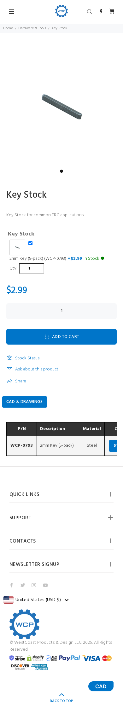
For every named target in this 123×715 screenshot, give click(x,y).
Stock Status (27, 358)
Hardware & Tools (32, 28)
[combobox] (36, 600)
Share (20, 381)
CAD (101, 686)
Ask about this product (36, 369)
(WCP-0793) (54, 259)
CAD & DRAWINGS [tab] (24, 401)
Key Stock (21, 234)
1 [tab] (61, 171)
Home (8, 28)
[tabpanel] (61, 105)
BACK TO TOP (61, 701)
